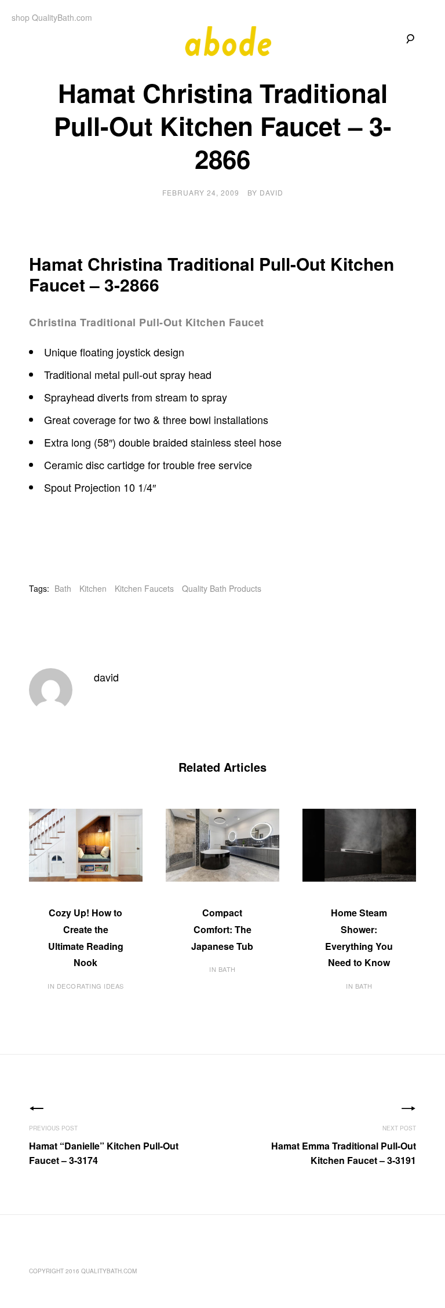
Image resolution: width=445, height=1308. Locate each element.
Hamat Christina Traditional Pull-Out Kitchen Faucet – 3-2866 (211, 274)
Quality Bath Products (221, 588)
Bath (62, 588)
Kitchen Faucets (144, 588)
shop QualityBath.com (52, 17)
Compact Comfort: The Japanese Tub (222, 929)
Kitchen (93, 588)
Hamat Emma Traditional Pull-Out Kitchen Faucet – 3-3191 (343, 1153)
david (271, 192)
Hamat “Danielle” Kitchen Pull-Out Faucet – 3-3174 (103, 1153)
